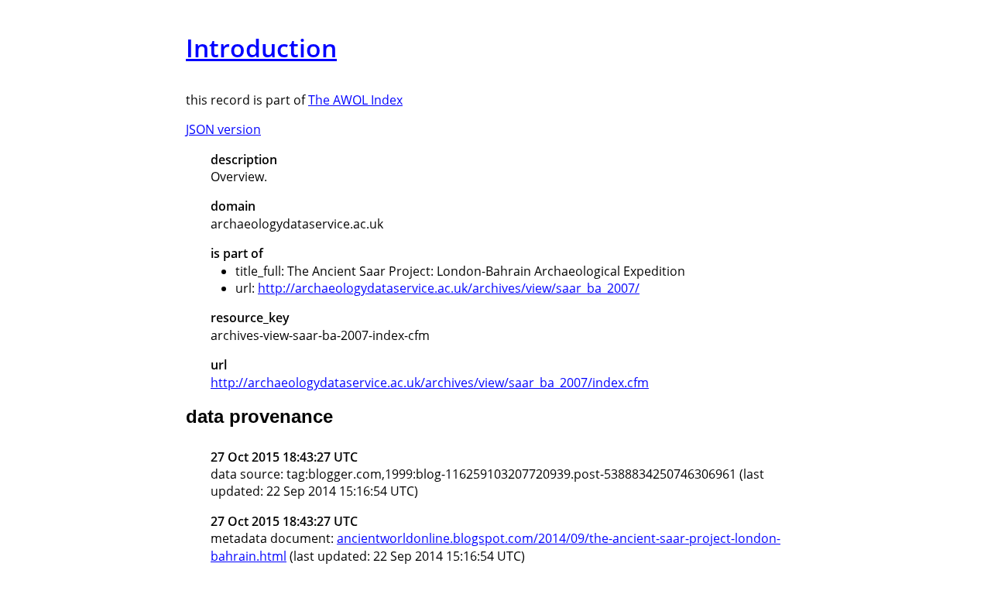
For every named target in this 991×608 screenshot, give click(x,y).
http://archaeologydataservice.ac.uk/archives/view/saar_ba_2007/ (449, 288)
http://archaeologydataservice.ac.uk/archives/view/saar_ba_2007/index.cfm (430, 382)
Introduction (261, 47)
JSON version (223, 129)
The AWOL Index (355, 99)
